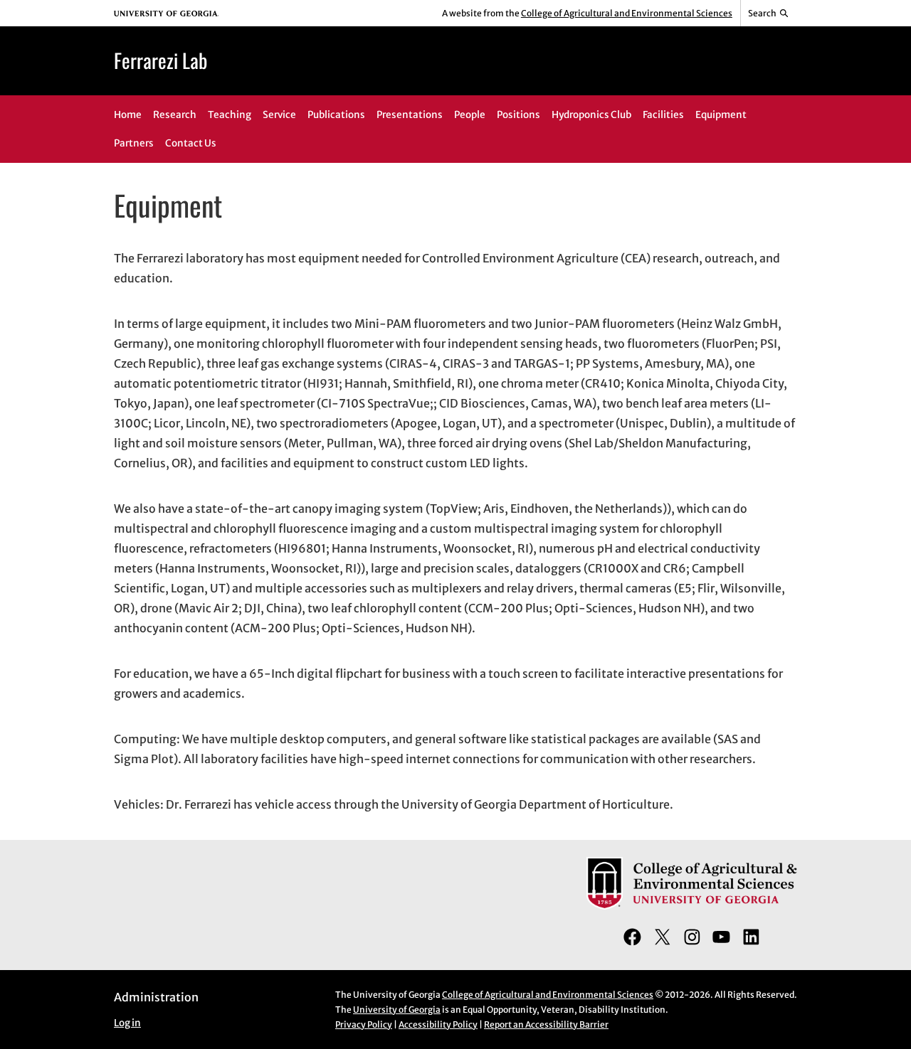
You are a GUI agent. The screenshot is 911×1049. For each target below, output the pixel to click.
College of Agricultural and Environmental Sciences (626, 13)
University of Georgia (397, 1009)
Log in (127, 1023)
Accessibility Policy (438, 1024)
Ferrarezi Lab (160, 60)
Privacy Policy (363, 1024)
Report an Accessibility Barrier (546, 1024)
